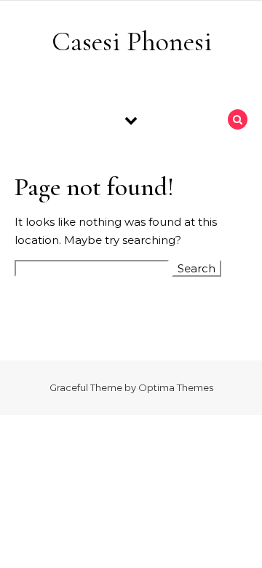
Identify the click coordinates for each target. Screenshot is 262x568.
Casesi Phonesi (132, 41)
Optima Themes (175, 387)
